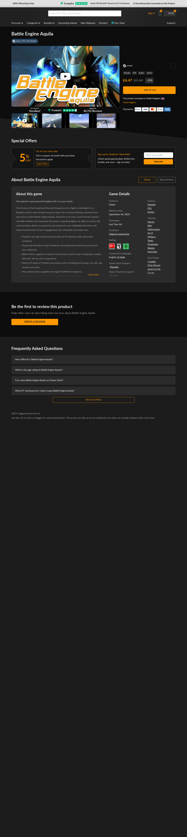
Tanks (150, 241)
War (150, 225)
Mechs (149, 73)
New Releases (88, 23)
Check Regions (129, 103)
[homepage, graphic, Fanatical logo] (27, 13)
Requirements (167, 180)
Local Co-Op (154, 269)
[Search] (118, 13)
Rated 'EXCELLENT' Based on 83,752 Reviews (110, 4)
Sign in (151, 13)
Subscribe (158, 162)
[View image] (24, 120)
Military (152, 237)
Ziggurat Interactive (119, 234)
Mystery (103, 23)
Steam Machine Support (121, 272)
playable (114, 267)
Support (171, 23)
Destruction (154, 229)
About (147, 180)
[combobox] (96, 13)
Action (141, 73)
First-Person (154, 265)
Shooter (127, 73)
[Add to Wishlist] (173, 65)
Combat (152, 262)
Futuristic (152, 252)
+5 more (121, 257)
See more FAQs (93, 400)
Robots (151, 248)
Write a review (34, 322)
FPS (134, 73)
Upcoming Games (67, 23)
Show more (93, 275)
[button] (23, 3)
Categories (32, 23)
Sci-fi (150, 233)
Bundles (48, 23)
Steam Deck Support (119, 263)
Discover (16, 23)
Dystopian (153, 244)
